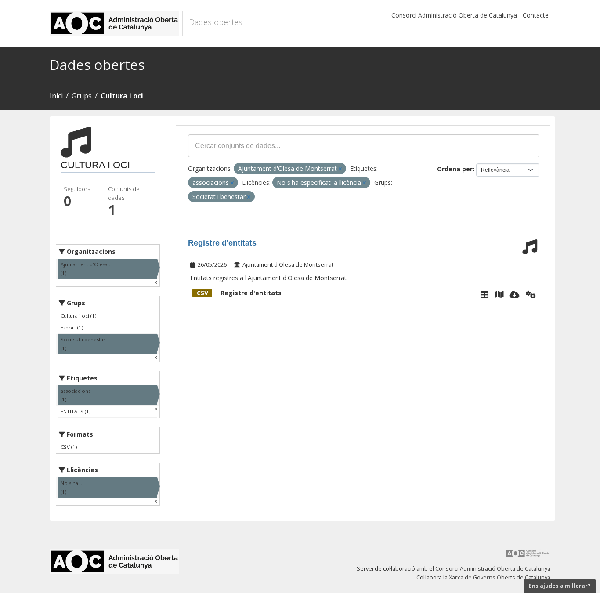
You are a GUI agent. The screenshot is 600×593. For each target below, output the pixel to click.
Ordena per (455, 169)
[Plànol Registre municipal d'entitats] (499, 294)
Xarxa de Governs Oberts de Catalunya (499, 577)
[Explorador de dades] (484, 294)
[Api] (531, 294)
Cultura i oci (122, 96)
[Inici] (116, 23)
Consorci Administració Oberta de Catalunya (454, 15)
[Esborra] (340, 169)
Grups (82, 96)
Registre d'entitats (222, 243)
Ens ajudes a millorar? (559, 585)
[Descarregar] (515, 294)
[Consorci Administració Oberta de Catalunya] (528, 556)
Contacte (536, 15)
